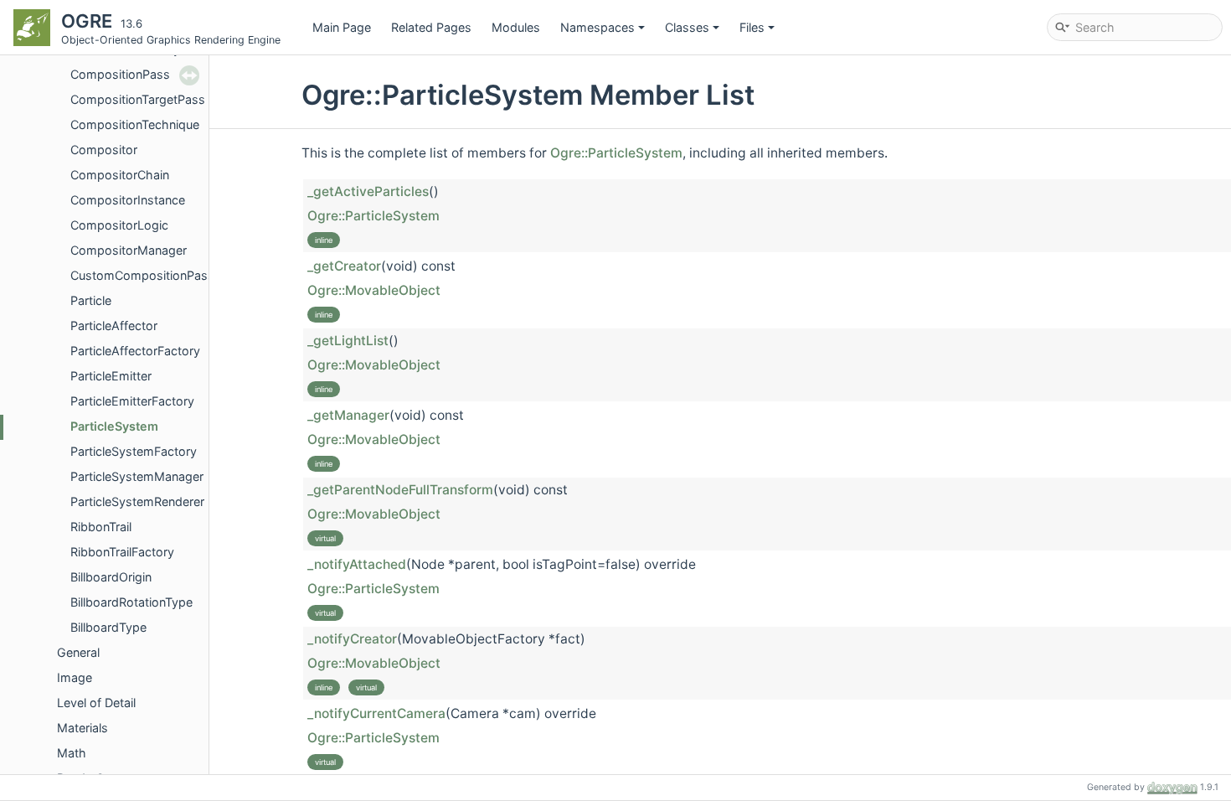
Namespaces (597, 27)
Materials (82, 728)
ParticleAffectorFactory (135, 351)
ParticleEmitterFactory (132, 401)
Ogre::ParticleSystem (616, 153)
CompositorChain (119, 175)
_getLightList (348, 341)
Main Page (341, 27)
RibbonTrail (100, 526)
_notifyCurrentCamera (376, 713)
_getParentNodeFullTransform (400, 490)
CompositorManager (128, 250)
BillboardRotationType (131, 602)
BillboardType (108, 627)
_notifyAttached (356, 564)
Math (71, 753)
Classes (687, 27)
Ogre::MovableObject (373, 290)
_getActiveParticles (368, 191)
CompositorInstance (127, 200)
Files (752, 27)
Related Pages (431, 27)
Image (74, 677)
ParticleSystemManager (136, 476)
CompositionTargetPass (137, 99)
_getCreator (344, 266)
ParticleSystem (114, 426)
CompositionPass (120, 74)
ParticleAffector (113, 325)
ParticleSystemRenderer (137, 501)
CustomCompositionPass (142, 275)
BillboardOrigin (111, 577)
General (78, 652)
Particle (90, 300)
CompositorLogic (119, 225)
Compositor (103, 149)
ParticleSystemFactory (133, 451)
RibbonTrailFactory (122, 552)
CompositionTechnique (134, 124)
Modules (516, 27)
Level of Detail (96, 702)
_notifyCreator (352, 639)
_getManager (348, 415)
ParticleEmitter (111, 376)
